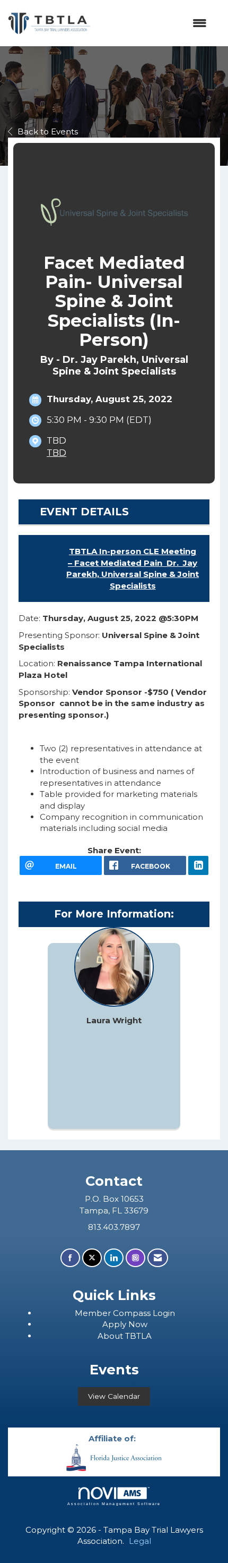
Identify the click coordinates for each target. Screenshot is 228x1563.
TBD (56, 452)
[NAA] (114, 1456)
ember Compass (118, 1313)
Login (164, 1313)
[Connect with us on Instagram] (135, 1257)
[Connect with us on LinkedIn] (114, 1257)
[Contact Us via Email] (157, 1257)
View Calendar (114, 1396)
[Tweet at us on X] (92, 1257)
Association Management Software (114, 1504)
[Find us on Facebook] (70, 1257)
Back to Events (47, 131)
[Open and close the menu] (154, 23)
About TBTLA (125, 1336)
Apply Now (124, 1324)
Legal (140, 1541)
